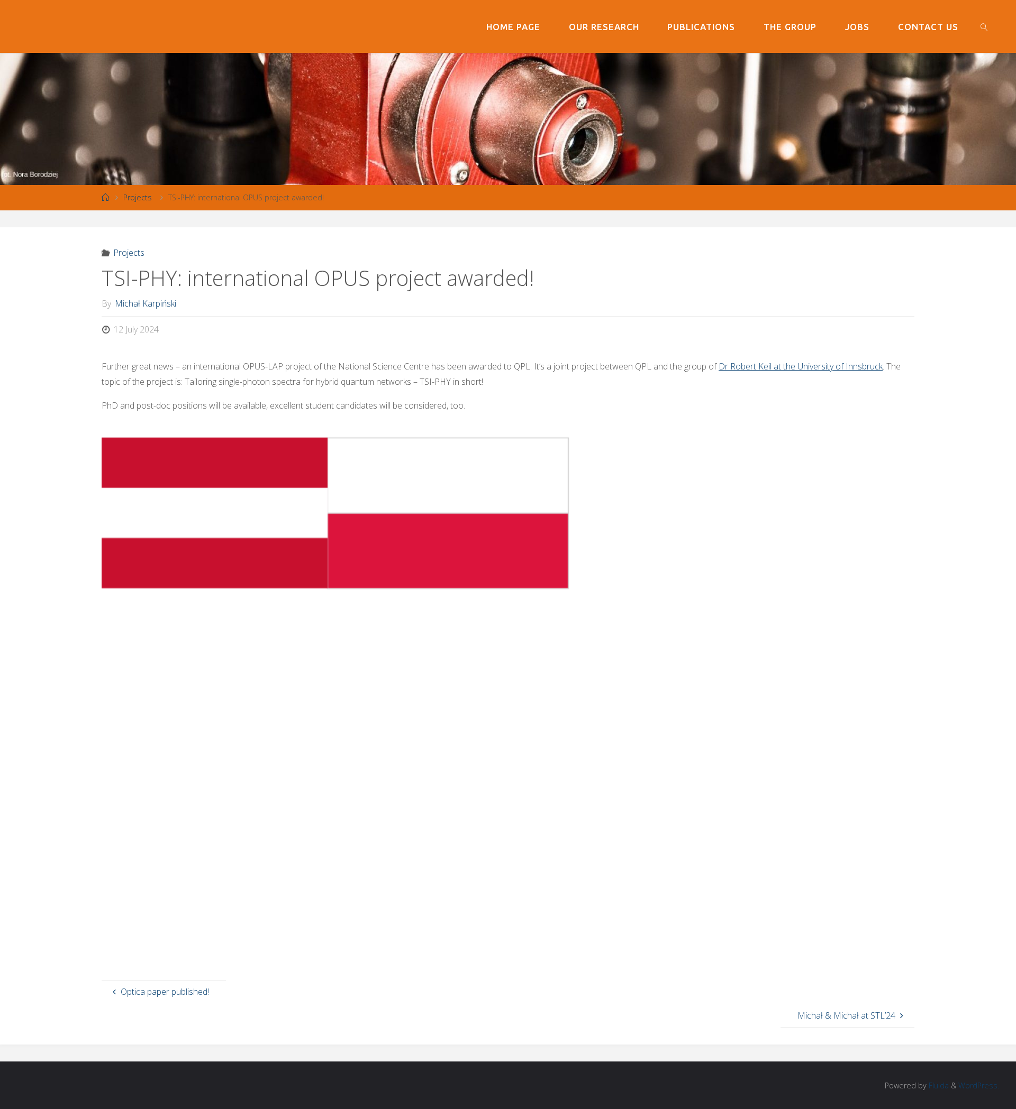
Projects (137, 197)
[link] (983, 26)
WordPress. (978, 1085)
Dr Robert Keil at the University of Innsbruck (801, 366)
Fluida (938, 1085)
